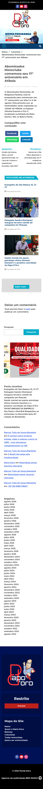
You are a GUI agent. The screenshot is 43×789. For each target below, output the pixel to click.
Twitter (25, 133)
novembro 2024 (12, 559)
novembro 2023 (11, 593)
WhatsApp (12, 140)
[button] (21, 360)
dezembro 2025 (11, 524)
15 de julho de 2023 (15, 86)
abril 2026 (9, 513)
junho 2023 (9, 606)
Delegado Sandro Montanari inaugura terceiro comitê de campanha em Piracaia (19, 222)
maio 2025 (9, 543)
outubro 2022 (10, 628)
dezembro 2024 (12, 557)
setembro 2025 (11, 532)
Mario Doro (9, 463)
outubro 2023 (10, 595)
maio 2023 (9, 609)
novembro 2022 (11, 626)
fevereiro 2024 (11, 584)
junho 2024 (9, 573)
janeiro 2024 (10, 587)
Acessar (21, 706)
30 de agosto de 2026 (13, 191)
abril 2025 (9, 546)
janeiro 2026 (10, 521)
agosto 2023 (10, 601)
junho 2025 (9, 540)
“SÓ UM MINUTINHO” (18, 486)
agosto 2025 (10, 535)
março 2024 (10, 582)
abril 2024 (9, 579)
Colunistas (10, 735)
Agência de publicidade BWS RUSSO (19, 778)
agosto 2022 (10, 634)
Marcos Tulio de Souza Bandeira (20, 432)
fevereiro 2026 (11, 518)
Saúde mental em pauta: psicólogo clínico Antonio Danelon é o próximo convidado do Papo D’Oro (20, 261)
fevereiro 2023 (11, 617)
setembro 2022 (11, 631)
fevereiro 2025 (11, 551)
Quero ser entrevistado (16, 740)
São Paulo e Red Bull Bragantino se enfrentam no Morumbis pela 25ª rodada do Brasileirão (21, 414)
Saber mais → (21, 287)
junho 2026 (9, 507)
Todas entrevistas (13, 737)
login (28, 309)
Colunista (26, 86)
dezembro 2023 (12, 590)
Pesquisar (9, 327)
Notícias (8, 732)
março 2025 (9, 548)
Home (7, 726)
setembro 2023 (11, 598)
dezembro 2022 (12, 623)
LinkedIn (26, 140)
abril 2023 (9, 612)
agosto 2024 (10, 568)
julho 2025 (9, 537)
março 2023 (10, 615)
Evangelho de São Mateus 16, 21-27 (21, 389)
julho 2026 (9, 504)
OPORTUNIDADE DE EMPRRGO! (19, 409)
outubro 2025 (10, 529)
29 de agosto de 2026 (13, 229)
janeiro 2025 (10, 554)
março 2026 (10, 515)
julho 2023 (9, 604)
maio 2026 (9, 510)
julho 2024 (9, 570)
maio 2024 (9, 576)
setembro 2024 (11, 565)
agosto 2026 (10, 501)
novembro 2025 (11, 526)
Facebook (12, 133)
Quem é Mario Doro (14, 729)
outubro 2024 (10, 562)
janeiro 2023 (10, 620)
